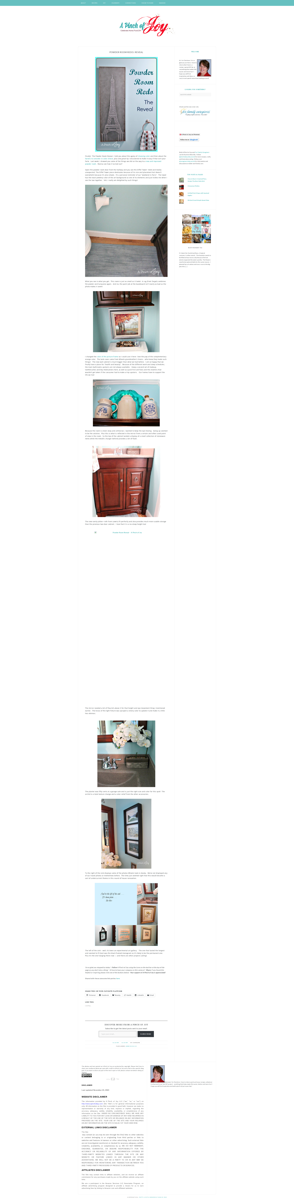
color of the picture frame (107, 356)
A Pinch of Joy (147, 25)
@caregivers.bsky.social (187, 161)
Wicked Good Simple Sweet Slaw (198, 200)
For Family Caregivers (202, 152)
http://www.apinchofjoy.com (92, 1104)
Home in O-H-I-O (131, 1046)
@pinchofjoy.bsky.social (187, 157)
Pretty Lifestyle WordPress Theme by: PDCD (153, 1197)
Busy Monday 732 (195, 248)
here (118, 978)
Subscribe (145, 1034)
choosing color (144, 156)
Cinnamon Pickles (194, 186)
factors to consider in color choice (99, 159)
